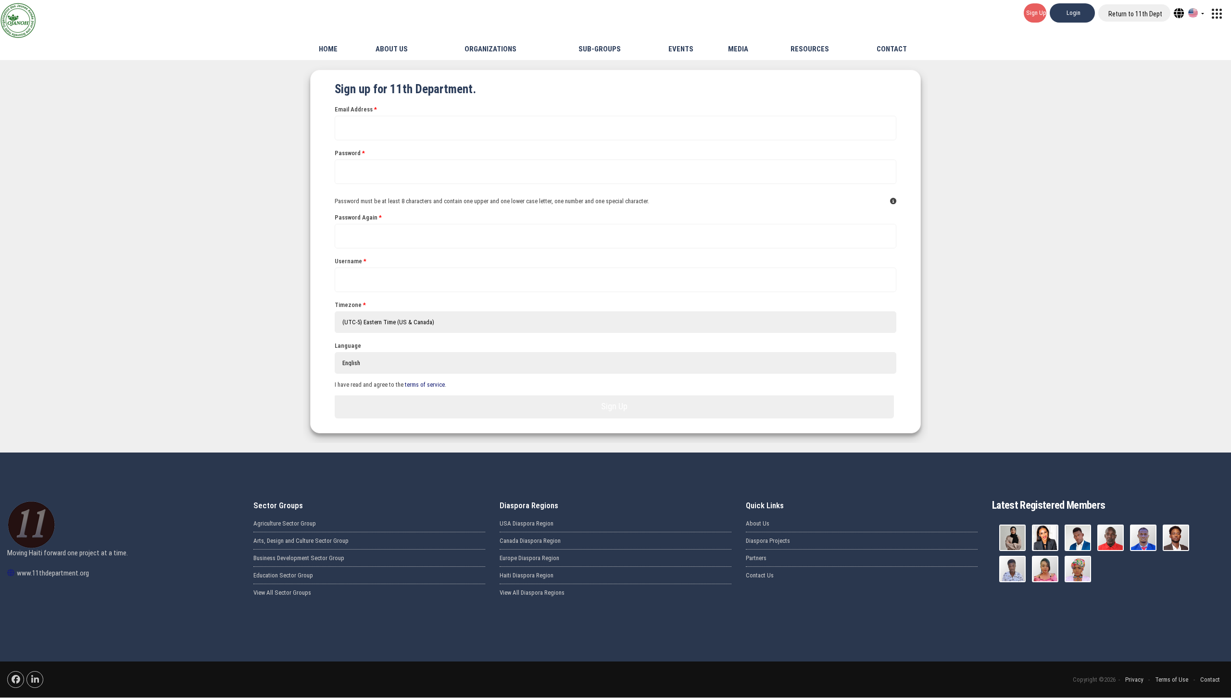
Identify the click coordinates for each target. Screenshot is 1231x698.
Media (737, 49)
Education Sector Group (283, 575)
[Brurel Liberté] (1143, 538)
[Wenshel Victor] (1012, 569)
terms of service (425, 384)
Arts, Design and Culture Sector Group (301, 540)
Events (680, 49)
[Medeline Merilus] (1045, 569)
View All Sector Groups (282, 592)
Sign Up (614, 406)
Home (327, 49)
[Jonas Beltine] (1110, 538)
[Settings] (1179, 13)
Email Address (354, 109)
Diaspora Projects (768, 540)
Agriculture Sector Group (284, 523)
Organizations (489, 49)
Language (348, 345)
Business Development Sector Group (298, 558)
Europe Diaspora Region (529, 558)
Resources (809, 49)
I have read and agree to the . (390, 384)
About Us (391, 49)
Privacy (1134, 679)
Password (348, 153)
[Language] (1196, 13)
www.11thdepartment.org (53, 573)
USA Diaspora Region (526, 523)
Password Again (356, 217)
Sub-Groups (599, 49)
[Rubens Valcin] (1176, 538)
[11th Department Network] (1216, 13)
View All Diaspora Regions (532, 592)
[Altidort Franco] (1078, 538)
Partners (756, 558)
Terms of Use (1171, 679)
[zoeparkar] (1012, 538)
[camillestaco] (1045, 538)
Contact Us (760, 575)
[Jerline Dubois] (1078, 569)
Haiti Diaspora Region (526, 575)
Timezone (348, 304)
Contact (891, 49)
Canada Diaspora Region (530, 540)
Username (348, 261)
